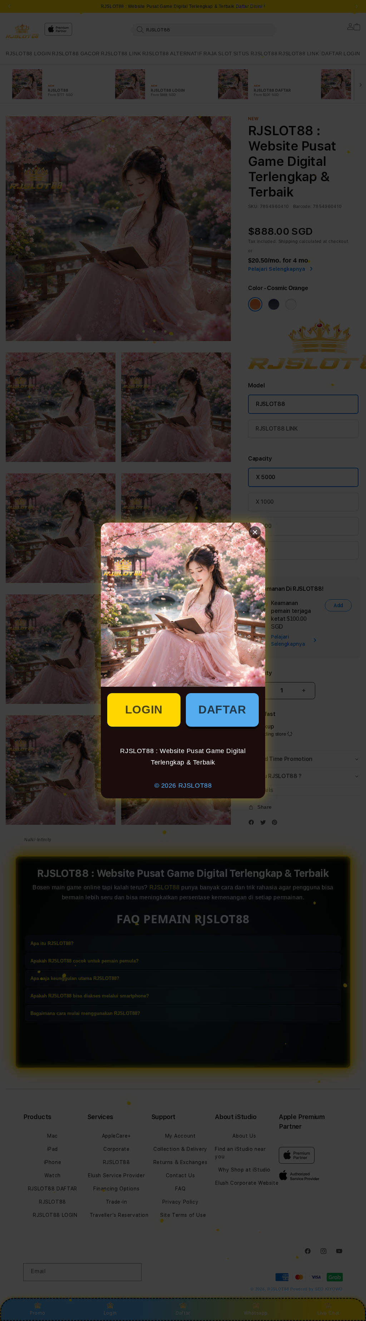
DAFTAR (222, 709)
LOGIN (144, 709)
